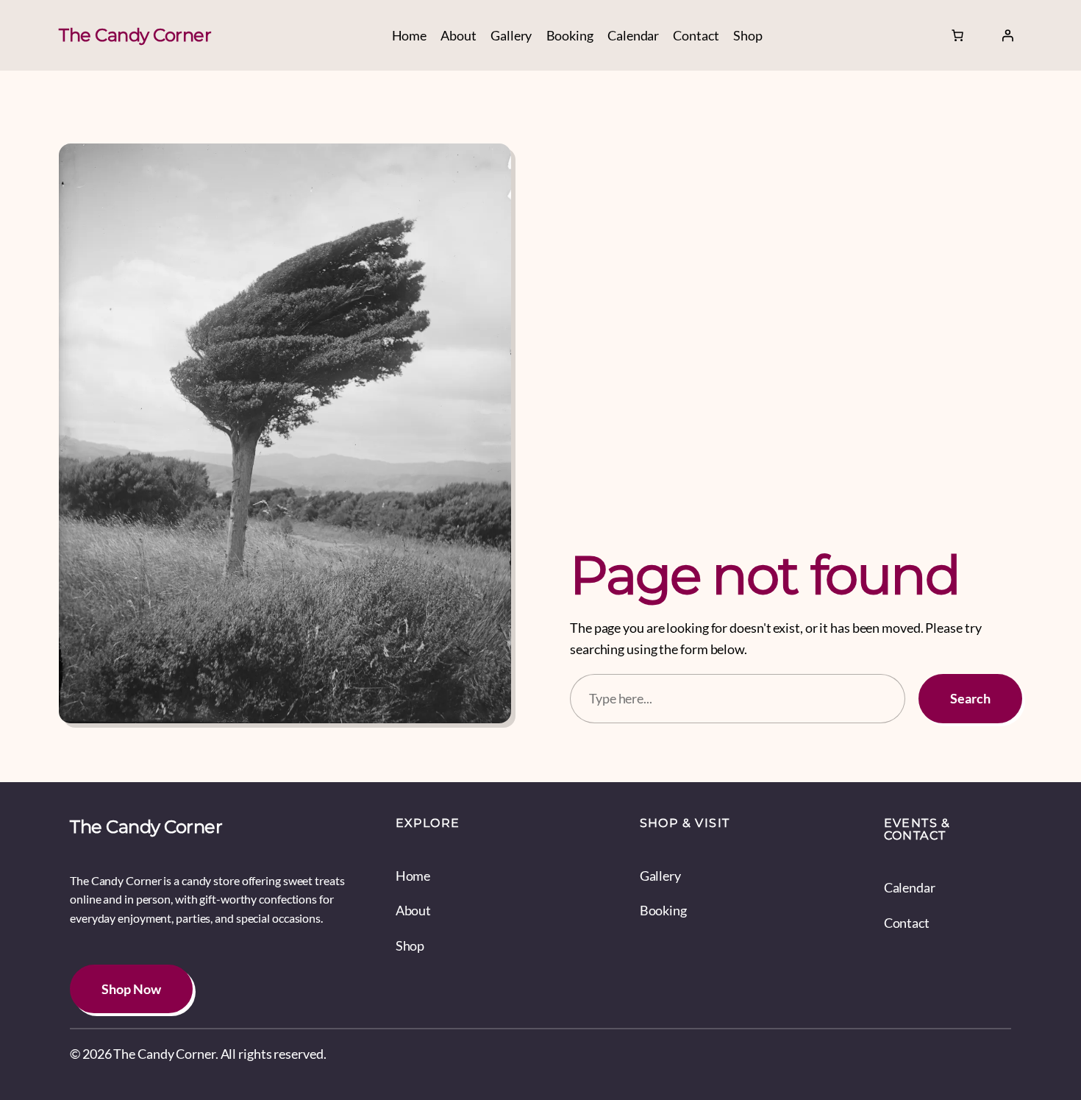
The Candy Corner (135, 35)
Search (970, 698)
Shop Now (131, 989)
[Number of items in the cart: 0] (957, 35)
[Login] (1007, 35)
